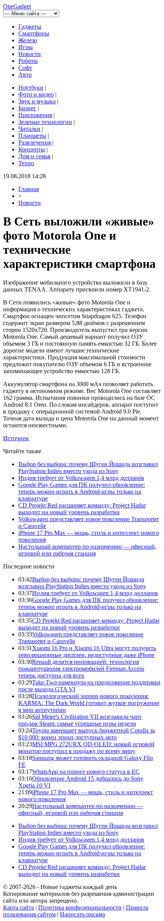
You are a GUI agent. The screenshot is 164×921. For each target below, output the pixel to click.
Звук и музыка (37, 101)
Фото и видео (36, 94)
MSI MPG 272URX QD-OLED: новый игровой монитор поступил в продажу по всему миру (86, 747)
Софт (25, 67)
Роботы (28, 61)
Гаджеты (29, 26)
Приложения (35, 115)
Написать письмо (82, 914)
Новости (29, 54)
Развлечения (34, 142)
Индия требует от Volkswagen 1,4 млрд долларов (81, 478)
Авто (25, 74)
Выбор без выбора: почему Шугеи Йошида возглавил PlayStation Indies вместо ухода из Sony (88, 467)
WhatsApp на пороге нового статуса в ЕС (86, 771)
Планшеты (32, 135)
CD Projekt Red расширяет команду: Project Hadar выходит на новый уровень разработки (82, 508)
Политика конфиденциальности (80, 907)
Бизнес (27, 108)
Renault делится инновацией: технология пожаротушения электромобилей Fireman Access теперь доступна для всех (81, 669)
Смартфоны (33, 33)
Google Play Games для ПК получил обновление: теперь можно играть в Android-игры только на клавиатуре (81, 491)
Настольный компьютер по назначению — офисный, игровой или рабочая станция (87, 550)
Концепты (31, 149)
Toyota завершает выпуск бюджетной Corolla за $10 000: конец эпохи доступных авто (86, 734)
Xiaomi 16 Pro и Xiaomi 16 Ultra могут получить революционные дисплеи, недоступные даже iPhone (87, 651)
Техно (26, 163)
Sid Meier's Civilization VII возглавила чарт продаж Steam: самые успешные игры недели (79, 720)
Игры (25, 47)
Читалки (29, 129)
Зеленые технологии (45, 122)
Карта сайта (18, 907)
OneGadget (17, 6)
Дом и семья (34, 156)
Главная (28, 189)
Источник (16, 438)
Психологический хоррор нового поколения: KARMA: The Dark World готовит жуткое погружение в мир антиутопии (88, 703)
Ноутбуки (30, 87)
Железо (27, 40)
